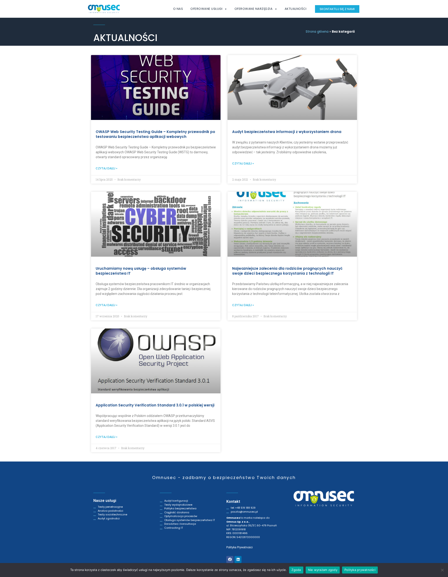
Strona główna (317, 31)
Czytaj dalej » (106, 168)
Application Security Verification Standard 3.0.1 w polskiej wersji (155, 405)
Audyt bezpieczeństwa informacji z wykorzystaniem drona (286, 131)
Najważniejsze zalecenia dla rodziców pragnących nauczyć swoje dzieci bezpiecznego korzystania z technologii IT (287, 271)
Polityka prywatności (359, 570)
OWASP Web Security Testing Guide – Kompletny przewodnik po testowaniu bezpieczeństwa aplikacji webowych (155, 134)
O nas (178, 9)
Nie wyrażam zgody (322, 570)
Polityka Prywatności (239, 547)
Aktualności (296, 9)
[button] (337, 9)
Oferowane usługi (206, 9)
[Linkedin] (238, 559)
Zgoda (296, 570)
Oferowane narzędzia (253, 9)
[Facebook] (229, 559)
